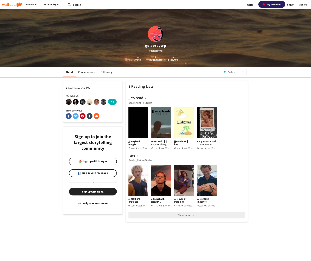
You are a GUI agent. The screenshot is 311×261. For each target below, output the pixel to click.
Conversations (86, 72)
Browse (30, 4)
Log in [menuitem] (290, 4)
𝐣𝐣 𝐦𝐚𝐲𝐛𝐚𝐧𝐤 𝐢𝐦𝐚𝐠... (134, 143)
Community (50, 4)
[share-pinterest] (83, 116)
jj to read (135, 97)
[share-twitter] (76, 116)
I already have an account (93, 203)
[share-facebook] (69, 116)
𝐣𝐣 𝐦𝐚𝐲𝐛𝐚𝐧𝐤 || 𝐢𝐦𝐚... (181, 143)
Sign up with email (93, 191)
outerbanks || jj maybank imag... (160, 143)
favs (132, 155)
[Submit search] (69, 4)
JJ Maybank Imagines (134, 200)
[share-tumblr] (89, 116)
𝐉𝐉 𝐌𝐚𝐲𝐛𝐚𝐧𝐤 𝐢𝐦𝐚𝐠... (157, 200)
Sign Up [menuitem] (303, 4)
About (69, 72)
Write (250, 4)
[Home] (12, 4)
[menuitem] (229, 72)
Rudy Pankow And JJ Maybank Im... (206, 143)
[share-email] (96, 116)
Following (106, 72)
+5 (112, 101)
